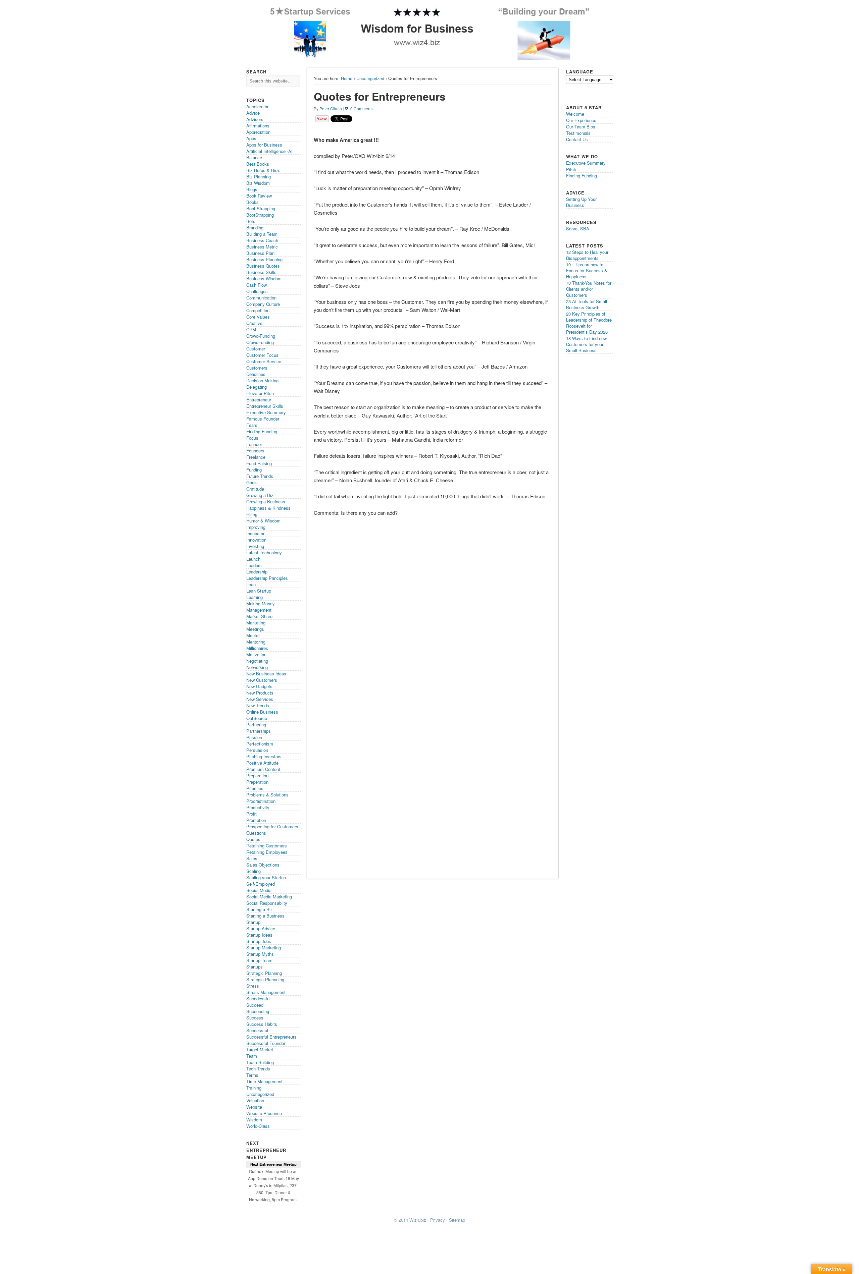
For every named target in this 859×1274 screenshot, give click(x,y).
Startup (253, 922)
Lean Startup (258, 591)
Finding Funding (261, 431)
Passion (254, 737)
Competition (257, 310)
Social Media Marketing (269, 896)
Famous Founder (262, 419)
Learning (254, 597)
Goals (252, 482)
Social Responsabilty (266, 903)
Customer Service (263, 361)
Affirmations (257, 125)
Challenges (257, 291)
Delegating (256, 387)
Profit (251, 814)
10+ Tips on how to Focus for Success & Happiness (586, 270)
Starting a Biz (259, 909)
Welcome (575, 114)
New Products (259, 692)
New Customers (261, 680)
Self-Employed (260, 884)
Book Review (259, 195)
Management (258, 610)
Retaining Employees (267, 852)
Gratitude (255, 489)
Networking (257, 667)
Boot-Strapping (260, 208)
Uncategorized (370, 78)
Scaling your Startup (266, 877)
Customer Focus (262, 355)
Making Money (260, 603)
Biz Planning (258, 176)
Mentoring (255, 642)
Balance (254, 157)
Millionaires (257, 648)
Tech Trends (258, 1068)
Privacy (437, 1220)
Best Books (257, 164)
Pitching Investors (264, 756)
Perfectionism (259, 743)
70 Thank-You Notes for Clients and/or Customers (588, 289)
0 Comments (361, 108)
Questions (256, 833)
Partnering (256, 724)
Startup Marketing (263, 947)
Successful (257, 1030)
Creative (254, 323)
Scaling (253, 871)
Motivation (256, 654)
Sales (251, 858)
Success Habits (261, 1024)
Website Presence (264, 1113)
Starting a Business (265, 915)
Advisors (254, 119)
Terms (252, 1075)
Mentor (253, 635)
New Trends (257, 705)
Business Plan (260, 253)
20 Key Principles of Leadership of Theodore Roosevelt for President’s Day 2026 (589, 323)
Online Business (262, 712)
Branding (254, 227)
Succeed (254, 1005)
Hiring (251, 514)
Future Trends (259, 476)
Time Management (264, 1081)
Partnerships (258, 731)
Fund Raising (259, 463)
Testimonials (578, 133)
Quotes (253, 839)
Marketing (255, 622)
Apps (251, 138)
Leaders (254, 565)
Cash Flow (256, 285)
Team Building (260, 1062)
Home (346, 78)
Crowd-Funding (260, 336)
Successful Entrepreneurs (271, 1037)
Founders (255, 450)
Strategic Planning (264, 973)
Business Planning (264, 259)
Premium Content (263, 769)
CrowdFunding (260, 342)
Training (253, 1088)
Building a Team (261, 234)
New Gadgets (259, 686)
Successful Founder (265, 1043)
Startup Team (259, 960)
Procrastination (260, 801)
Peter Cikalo (330, 108)
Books (252, 202)
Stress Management (266, 992)
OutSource (256, 718)
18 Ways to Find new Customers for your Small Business (586, 344)
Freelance (255, 457)
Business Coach (262, 240)
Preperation (257, 782)
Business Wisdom (264, 278)
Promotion (256, 820)
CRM (251, 329)
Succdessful (258, 998)
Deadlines (255, 374)
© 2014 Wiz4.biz (410, 1220)
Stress (252, 986)
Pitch (571, 169)
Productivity (257, 807)
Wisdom (254, 1119)
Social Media (258, 890)
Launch (253, 559)
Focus (252, 438)
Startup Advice (260, 928)
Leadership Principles (267, 578)
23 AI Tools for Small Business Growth (586, 304)
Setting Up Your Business (581, 202)
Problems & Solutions (267, 794)
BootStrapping (260, 215)
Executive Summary (266, 412)
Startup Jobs (258, 941)
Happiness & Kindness (268, 508)
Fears (251, 425)
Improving (255, 527)
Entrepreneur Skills (264, 406)
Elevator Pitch (260, 393)
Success (254, 1017)
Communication (261, 297)
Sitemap (457, 1220)
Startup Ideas (259, 935)
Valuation (255, 1100)
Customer (255, 348)
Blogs (251, 189)
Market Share (259, 616)
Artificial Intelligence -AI (269, 151)
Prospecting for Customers (272, 826)
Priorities (254, 788)
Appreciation (258, 132)
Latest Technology (264, 552)
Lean (251, 584)
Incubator (255, 533)
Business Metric (262, 246)
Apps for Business (264, 145)
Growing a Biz (259, 495)
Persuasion (257, 750)
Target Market (259, 1049)
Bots (250, 221)
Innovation (256, 540)
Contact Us (577, 139)
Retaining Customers (266, 845)
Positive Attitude (262, 763)
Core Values (258, 317)
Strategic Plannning (265, 979)
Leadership (256, 571)
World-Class (258, 1126)
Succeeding (257, 1011)
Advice (253, 113)
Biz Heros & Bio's (263, 170)
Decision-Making (262, 380)
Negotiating (257, 661)
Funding (254, 469)
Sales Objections (263, 865)
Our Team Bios (580, 126)
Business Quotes (263, 266)
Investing (255, 546)
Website (254, 1107)
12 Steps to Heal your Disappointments (587, 255)
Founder (254, 444)
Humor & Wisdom (263, 520)
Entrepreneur (258, 399)
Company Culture (263, 304)
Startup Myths (260, 954)
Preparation (257, 775)
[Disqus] (433, 613)
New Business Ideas (266, 673)
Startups (254, 966)
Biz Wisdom (258, 183)
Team (251, 1056)
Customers (256, 368)
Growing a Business (265, 501)
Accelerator (257, 106)
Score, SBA (577, 228)
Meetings (255, 629)
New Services (259, 699)
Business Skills (261, 272)
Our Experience (581, 120)
